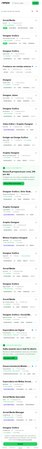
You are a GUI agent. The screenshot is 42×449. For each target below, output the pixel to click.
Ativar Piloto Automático (12, 183)
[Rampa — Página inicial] (5, 3)
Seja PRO (35, 3)
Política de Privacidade (24, 439)
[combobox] (32, 11)
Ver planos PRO (9, 358)
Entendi (20, 444)
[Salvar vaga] (36, 20)
